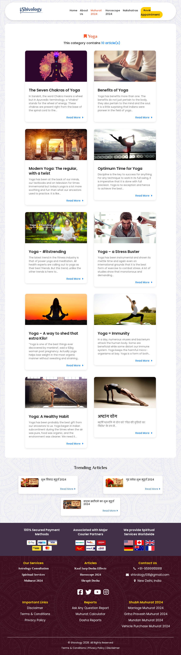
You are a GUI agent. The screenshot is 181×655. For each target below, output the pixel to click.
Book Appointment (150, 12)
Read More (73, 117)
